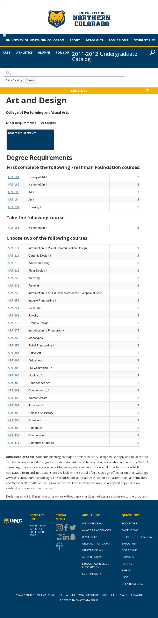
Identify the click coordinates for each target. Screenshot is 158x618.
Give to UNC (129, 550)
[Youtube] (59, 536)
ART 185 (13, 227)
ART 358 (13, 345)
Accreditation (92, 557)
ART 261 (13, 308)
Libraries (128, 557)
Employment (130, 543)
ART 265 (13, 315)
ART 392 (13, 412)
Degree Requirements (22, 133)
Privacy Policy (24, 594)
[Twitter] (72, 527)
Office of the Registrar (137, 537)
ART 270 (13, 322)
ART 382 (13, 360)
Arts (6, 52)
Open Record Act (133, 584)
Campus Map (130, 530)
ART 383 (13, 367)
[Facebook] (65, 527)
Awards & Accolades (96, 530)
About (75, 40)
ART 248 (13, 293)
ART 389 (13, 390)
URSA (125, 577)
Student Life (144, 40)
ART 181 (13, 177)
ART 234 (13, 207)
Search (31, 80)
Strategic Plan (92, 550)
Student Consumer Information (95, 565)
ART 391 (13, 405)
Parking (127, 563)
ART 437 (13, 435)
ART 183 (13, 192)
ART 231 (13, 285)
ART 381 (13, 352)
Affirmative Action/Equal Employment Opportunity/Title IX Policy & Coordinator (90, 594)
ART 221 (13, 270)
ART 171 (13, 248)
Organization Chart (96, 543)
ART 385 (13, 375)
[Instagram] (59, 527)
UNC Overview (91, 523)
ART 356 (13, 337)
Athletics (24, 52)
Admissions (118, 40)
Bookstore (129, 523)
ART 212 (13, 263)
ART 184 (13, 199)
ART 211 (13, 255)
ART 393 (13, 420)
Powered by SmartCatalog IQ (79, 600)
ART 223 (13, 278)
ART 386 (13, 382)
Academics (94, 40)
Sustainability (91, 574)
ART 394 (13, 427)
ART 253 (13, 300)
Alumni (44, 52)
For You (62, 52)
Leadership (89, 537)
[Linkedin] (65, 536)
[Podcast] (59, 546)
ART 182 (13, 184)
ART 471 (13, 442)
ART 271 (13, 330)
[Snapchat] (72, 536)
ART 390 (13, 397)
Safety (126, 570)
